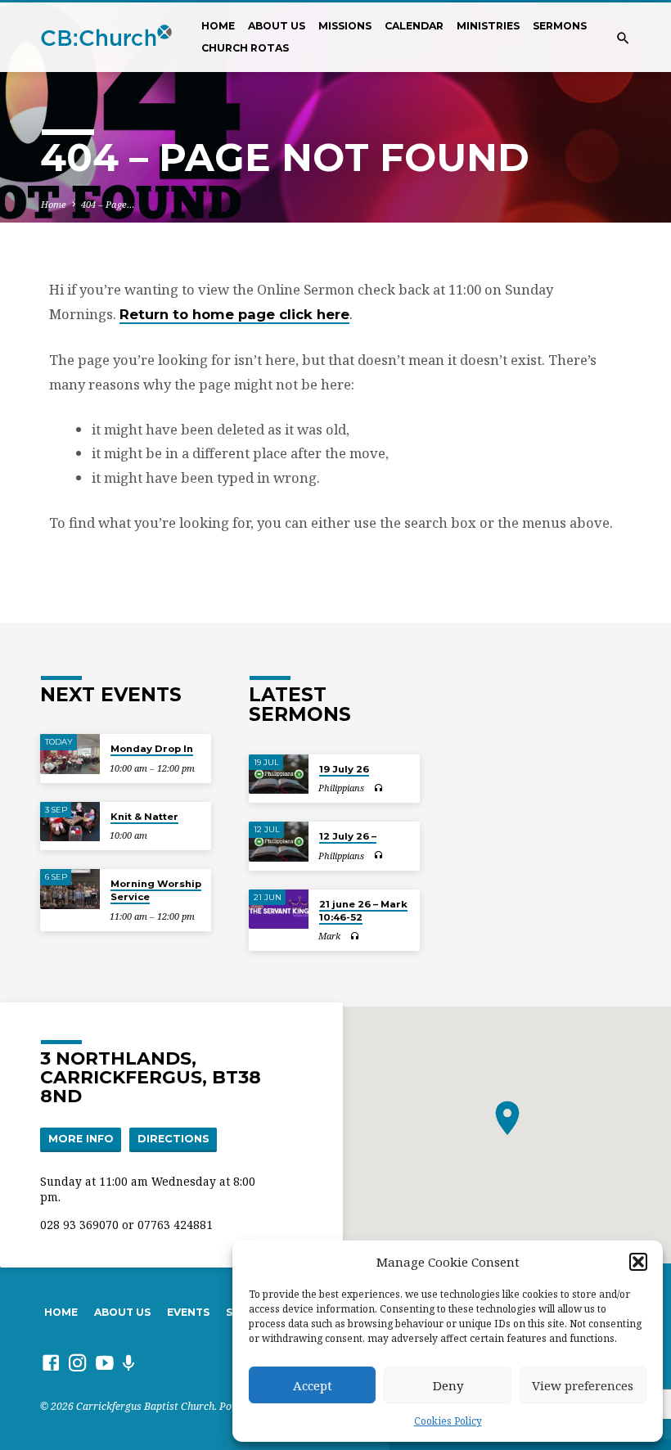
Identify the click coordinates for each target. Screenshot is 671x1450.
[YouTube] (104, 1362)
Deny (448, 1385)
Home (218, 26)
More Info (81, 1139)
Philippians (341, 787)
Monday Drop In (151, 748)
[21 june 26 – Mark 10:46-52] (278, 909)
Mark (329, 936)
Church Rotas (245, 48)
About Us (276, 26)
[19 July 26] (278, 774)
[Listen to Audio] (378, 788)
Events (188, 1312)
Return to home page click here (234, 314)
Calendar (414, 26)
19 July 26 (344, 769)
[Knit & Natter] (70, 822)
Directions (173, 1139)
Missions (345, 26)
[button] (638, 1262)
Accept (312, 1385)
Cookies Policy (448, 1421)
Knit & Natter (144, 816)
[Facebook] (50, 1362)
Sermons (560, 26)
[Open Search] (623, 38)
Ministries (488, 26)
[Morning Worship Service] (70, 889)
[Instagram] (77, 1362)
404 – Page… (108, 204)
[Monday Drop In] (70, 754)
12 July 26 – (347, 836)
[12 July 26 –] (278, 842)
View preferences (582, 1385)
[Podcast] (129, 1362)
